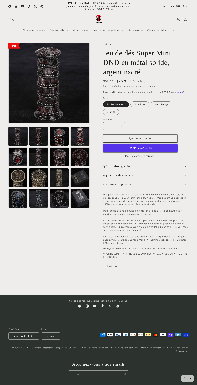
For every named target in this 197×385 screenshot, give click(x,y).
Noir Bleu (140, 104)
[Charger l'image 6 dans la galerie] (17, 156)
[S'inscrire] (125, 374)
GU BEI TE (26, 348)
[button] (12, 19)
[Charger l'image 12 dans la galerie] (38, 177)
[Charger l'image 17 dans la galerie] (38, 198)
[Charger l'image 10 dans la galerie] (17, 177)
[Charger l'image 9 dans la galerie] (79, 156)
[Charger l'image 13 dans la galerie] (59, 177)
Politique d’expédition (178, 348)
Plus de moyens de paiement (140, 156)
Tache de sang (116, 104)
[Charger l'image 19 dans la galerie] (79, 198)
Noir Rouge (161, 104)
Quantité (107, 119)
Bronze (111, 111)
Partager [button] (112, 266)
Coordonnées (182, 351)
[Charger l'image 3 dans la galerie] (59, 136)
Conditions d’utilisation (152, 348)
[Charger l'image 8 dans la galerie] (59, 156)
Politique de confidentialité (124, 348)
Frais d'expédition (112, 86)
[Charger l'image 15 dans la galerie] (17, 198)
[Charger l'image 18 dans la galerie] (59, 198)
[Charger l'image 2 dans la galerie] (38, 136)
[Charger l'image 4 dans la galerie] (79, 136)
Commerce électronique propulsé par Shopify (54, 348)
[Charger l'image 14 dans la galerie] (79, 177)
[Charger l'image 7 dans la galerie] (38, 156)
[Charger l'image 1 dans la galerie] (17, 136)
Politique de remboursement (94, 348)
